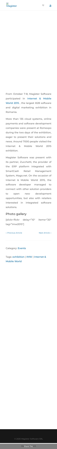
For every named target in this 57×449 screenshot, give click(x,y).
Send (43, 406)
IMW (29, 256)
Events (22, 248)
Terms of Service (30, 421)
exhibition (18, 256)
